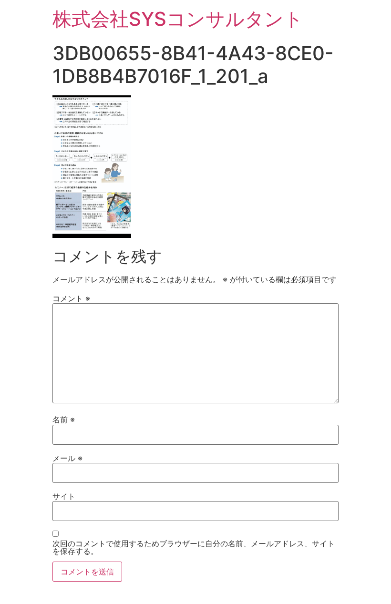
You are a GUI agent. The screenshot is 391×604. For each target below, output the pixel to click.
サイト (63, 496)
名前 (63, 419)
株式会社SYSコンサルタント (177, 19)
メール (67, 458)
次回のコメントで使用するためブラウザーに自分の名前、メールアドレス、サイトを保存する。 (193, 547)
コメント (71, 298)
